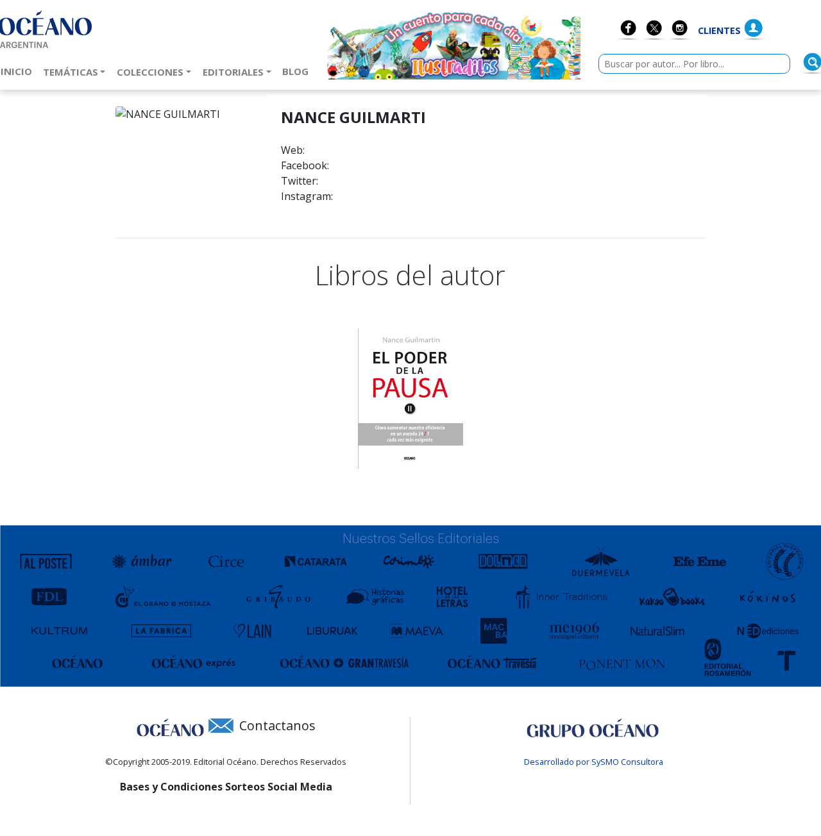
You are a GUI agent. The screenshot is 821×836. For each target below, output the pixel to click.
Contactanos (277, 725)
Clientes (719, 30)
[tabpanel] (410, 398)
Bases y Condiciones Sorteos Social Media (226, 787)
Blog (298, 71)
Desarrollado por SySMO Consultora (593, 761)
